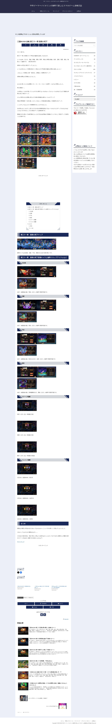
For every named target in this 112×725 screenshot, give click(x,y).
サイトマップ (20, 541)
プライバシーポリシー (85, 721)
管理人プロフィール (69, 721)
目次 (41, 203)
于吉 (31, 215)
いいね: (31, 228)
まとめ (30, 223)
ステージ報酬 (33, 219)
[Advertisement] (56, 23)
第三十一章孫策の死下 (29, 597)
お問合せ (93, 721)
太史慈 (31, 211)
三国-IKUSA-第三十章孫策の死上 (24, 586)
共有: (31, 226)
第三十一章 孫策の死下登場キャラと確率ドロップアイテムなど (44, 209)
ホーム (62, 721)
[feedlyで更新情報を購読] (41, 614)
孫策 (31, 217)
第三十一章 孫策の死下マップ (36, 207)
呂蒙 (31, 213)
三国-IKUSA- (21, 597)
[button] (94, 45)
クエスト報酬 (33, 221)
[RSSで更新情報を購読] (44, 614)
